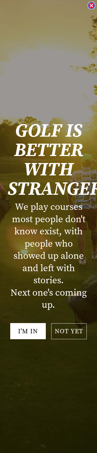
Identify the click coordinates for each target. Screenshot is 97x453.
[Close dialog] (91, 5)
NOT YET (69, 331)
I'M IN (28, 331)
